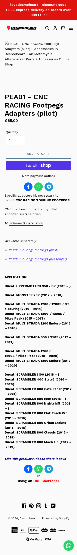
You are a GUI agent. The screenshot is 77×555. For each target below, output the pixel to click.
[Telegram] (48, 186)
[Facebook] (28, 186)
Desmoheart (28, 518)
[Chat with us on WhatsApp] (69, 545)
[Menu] (71, 28)
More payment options (38, 175)
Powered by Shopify (55, 518)
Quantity (12, 132)
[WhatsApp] (38, 186)
